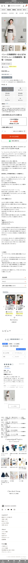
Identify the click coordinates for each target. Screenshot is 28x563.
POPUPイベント (5, 537)
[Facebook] (5, 509)
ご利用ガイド (5, 546)
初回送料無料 (14, 0)
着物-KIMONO (15, 417)
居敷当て (4, 103)
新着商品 (14, 9)
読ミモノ (24, 9)
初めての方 (19, 9)
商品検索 (9, 9)
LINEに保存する (15, 140)
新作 (16, 13)
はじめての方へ (11, 13)
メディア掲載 (5, 531)
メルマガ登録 (5, 548)
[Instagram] (2, 509)
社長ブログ (4, 535)
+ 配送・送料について (7, 127)
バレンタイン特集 (14, 434)
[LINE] (11, 509)
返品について (5, 521)
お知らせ (4, 533)
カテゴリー (4, 9)
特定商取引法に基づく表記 (8, 550)
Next (24, 30)
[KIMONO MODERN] (14, 506)
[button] (4, 306)
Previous (3, 30)
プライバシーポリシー (7, 552)
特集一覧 (7, 430)
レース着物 (21, 417)
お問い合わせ (5, 525)
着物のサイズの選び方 (7, 517)
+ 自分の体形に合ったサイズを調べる (11, 115)
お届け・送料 (5, 519)
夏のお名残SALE (4, 13)
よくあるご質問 (5, 523)
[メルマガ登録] (14, 509)
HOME (2, 417)
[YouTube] (8, 509)
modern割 (21, 13)
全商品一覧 (7, 417)
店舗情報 (4, 539)
